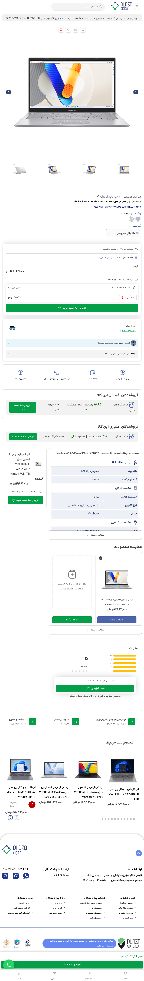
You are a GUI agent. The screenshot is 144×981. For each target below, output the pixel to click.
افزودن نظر (92, 688)
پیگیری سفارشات (125, 908)
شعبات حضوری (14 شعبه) (90, 903)
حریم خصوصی (55, 913)
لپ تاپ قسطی (107, 257)
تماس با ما (57, 908)
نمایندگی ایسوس (94, 913)
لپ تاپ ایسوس (104, 18)
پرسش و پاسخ (126, 903)
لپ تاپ (119, 18)
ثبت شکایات (128, 918)
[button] (72, 328)
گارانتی (137, 226)
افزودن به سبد (72, 964)
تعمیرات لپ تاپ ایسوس (18, 913)
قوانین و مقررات (126, 913)
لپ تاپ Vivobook (84, 18)
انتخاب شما (116, 619)
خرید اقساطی (24, 903)
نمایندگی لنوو (96, 918)
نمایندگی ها (96, 908)
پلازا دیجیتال (132, 18)
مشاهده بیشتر (97, 535)
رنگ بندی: (130, 213)
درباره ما (58, 903)
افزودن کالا (72, 619)
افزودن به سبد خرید (74, 308)
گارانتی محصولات (22, 908)
